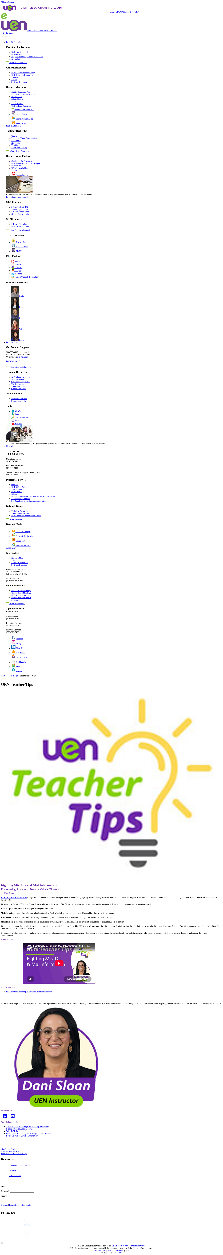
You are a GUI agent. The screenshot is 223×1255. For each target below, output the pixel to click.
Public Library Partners (20, 499)
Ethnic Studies (17, 99)
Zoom (17, 414)
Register (4, 1205)
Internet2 (15, 170)
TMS (16, 420)
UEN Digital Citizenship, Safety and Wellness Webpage (29, 992)
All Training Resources (20, 377)
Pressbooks (16, 140)
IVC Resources (17, 379)
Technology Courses (19, 209)
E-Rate (14, 80)
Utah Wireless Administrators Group (26, 516)
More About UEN (17, 603)
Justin (21, 296)
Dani (21, 307)
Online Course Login (20, 214)
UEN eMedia (16, 54)
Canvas (14, 136)
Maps (18, 667)
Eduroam (15, 77)
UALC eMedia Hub (19, 168)
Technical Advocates (19, 511)
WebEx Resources (18, 384)
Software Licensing (19, 82)
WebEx (17, 411)
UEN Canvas (15, 1175)
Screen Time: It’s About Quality (19, 1129)
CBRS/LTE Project (19, 487)
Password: (5, 1191)
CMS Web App (21, 417)
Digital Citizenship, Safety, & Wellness (27, 57)
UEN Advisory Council (21, 597)
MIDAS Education (19, 224)
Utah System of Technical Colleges (25, 163)
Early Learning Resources (22, 75)
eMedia (18, 267)
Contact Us (119, 1253)
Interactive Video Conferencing (24, 138)
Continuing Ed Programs (21, 161)
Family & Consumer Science (23, 94)
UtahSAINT (16, 492)
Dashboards (20, 662)
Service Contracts (18, 401)
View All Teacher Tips (10, 1151)
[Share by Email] (13, 1116)
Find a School (21, 123)
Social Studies (17, 103)
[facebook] (5, 1116)
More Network (15, 519)
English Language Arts (20, 92)
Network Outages (22, 531)
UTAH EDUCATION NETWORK (124, 12)
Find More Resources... (24, 109)
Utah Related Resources (21, 106)
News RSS (20, 653)
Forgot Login (14, 1205)
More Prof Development (19, 230)
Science (14, 101)
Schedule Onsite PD (19, 207)
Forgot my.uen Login (24, 119)
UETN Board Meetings (21, 591)
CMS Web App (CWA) (20, 382)
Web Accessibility (115, 1250)
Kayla (21, 340)
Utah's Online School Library (23, 73)
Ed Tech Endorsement (20, 212)
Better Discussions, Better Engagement (22, 1136)
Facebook (19, 639)
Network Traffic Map (24, 536)
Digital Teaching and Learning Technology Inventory (33, 496)
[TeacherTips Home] (111, 876)
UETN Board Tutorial (20, 595)
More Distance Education (20, 367)
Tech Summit (16, 489)
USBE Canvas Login (20, 226)
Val (20, 329)
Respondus (15, 143)
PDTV (18, 251)
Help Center (26, 1205)
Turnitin (14, 145)
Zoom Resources (18, 386)
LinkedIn (19, 648)
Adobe (17, 261)
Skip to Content (7, 2)
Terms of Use (99, 1250)
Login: (3, 1186)
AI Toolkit (15, 59)
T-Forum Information (20, 513)
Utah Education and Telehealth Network (128, 1246)
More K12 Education (18, 63)
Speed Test (20, 541)
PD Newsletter (21, 246)
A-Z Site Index (7, 33)
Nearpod (18, 274)
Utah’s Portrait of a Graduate (14, 897)
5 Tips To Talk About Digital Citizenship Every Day (27, 1126)
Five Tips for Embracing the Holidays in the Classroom (28, 1133)
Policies (14, 600)
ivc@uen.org (22, 357)
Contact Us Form (22, 657)
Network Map (17, 558)
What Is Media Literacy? (16, 1131)
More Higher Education (19, 151)
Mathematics (16, 96)
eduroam (14, 485)
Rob (21, 318)
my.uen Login (21, 114)
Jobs (13, 560)
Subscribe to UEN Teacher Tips (14, 1154)
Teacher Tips (20, 242)
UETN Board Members (21, 593)
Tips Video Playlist (8, 1149)
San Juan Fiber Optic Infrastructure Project (28, 501)
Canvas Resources (18, 389)
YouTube (18, 423)
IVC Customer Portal (14, 361)
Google (17, 271)
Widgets (19, 671)
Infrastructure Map (23, 545)
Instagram (19, 643)
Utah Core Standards (19, 52)
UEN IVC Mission (19, 398)
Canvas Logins (21, 175)
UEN (3, 676)
